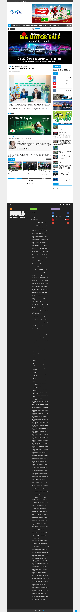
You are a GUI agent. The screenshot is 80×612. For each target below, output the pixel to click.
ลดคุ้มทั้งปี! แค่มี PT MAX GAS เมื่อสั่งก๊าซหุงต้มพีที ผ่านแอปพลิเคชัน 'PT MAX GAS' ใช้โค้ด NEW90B (65, 162)
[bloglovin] (20, 1)
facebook (44, 178)
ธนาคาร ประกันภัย (42, 25)
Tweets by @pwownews (57, 188)
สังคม (20, 217)
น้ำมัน (24, 25)
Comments (68, 123)
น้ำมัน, (20, 71)
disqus (29, 178)
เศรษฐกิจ (16, 217)
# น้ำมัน (12, 113)
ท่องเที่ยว (49, 25)
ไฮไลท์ (62, 123)
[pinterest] (18, 1)
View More (49, 159)
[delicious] (29, 1)
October (34, 603)
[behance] (25, 1)
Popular (56, 123)
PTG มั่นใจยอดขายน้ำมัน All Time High (39, 275)
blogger (15, 178)
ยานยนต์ (13, 25)
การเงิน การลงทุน (34, 25)
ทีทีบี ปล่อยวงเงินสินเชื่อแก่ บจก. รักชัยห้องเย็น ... (40, 558)
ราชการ (22, 215)
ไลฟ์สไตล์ (54, 25)
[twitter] (16, 1)
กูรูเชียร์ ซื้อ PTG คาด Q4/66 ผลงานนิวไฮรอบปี (40, 497)
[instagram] (27, 1)
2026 (33, 212)
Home (10, 66)
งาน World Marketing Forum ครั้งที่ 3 (38, 538)
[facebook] (14, 1)
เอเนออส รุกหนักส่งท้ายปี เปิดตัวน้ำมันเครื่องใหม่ (40, 228)
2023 (33, 217)
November (35, 221)
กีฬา (58, 25)
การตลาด (28, 25)
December (34, 219)
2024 (33, 215)
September (35, 604)
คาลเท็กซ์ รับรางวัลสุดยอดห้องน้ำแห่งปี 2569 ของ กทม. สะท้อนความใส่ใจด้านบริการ (44, 172)
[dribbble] (21, 1)
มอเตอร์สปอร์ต (19, 25)
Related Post (11, 159)
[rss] (23, 1)
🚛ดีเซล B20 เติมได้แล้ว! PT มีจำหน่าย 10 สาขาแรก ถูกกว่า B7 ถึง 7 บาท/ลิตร (65, 148)
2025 (33, 214)
